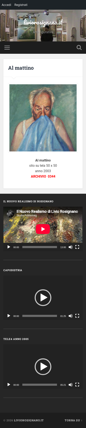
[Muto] (70, 247)
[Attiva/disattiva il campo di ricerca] (79, 47)
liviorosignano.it (43, 22)
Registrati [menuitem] (20, 4)
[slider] (39, 316)
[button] (43, 297)
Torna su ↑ (74, 420)
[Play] (9, 247)
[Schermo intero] (77, 247)
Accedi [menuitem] (6, 4)
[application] (42, 229)
